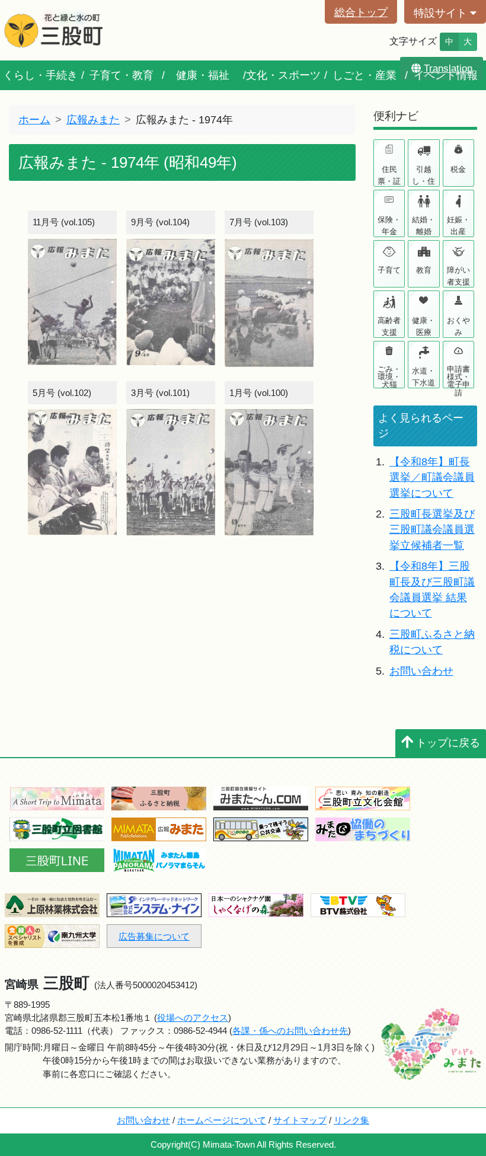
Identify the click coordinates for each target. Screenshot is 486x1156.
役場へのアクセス (192, 1018)
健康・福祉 (202, 75)
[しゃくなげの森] (256, 904)
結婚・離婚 (423, 225)
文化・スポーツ (283, 75)
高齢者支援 (389, 326)
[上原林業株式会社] (52, 904)
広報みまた (93, 120)
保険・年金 (389, 225)
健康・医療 (423, 326)
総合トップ (361, 12)
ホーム (34, 120)
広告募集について (154, 936)
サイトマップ (300, 1120)
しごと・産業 (364, 75)
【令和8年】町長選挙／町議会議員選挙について (432, 477)
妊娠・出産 (458, 225)
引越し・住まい (423, 175)
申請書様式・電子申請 (458, 376)
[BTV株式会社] (358, 904)
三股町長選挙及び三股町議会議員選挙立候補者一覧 (432, 529)
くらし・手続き (40, 75)
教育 (423, 270)
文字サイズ (413, 41)
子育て (389, 270)
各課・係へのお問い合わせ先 (290, 1031)
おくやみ (458, 326)
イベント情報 (446, 75)
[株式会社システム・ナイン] (154, 904)
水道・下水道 (423, 376)
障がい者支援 (458, 276)
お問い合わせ (421, 671)
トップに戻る (448, 743)
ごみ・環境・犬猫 (389, 376)
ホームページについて (221, 1120)
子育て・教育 (121, 75)
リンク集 (351, 1120)
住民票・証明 (389, 175)
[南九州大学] (52, 935)
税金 (458, 169)
